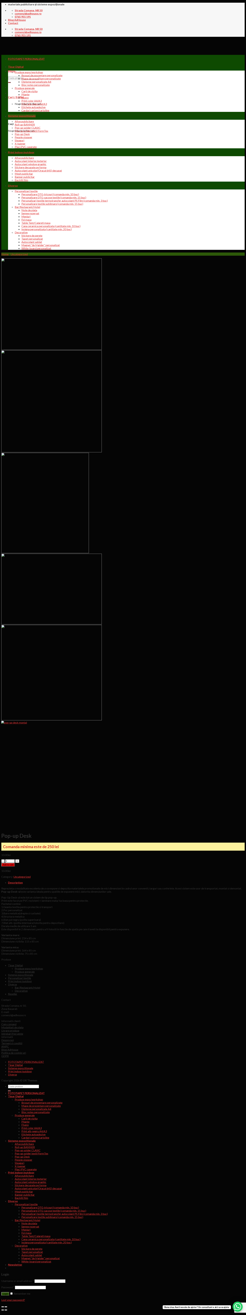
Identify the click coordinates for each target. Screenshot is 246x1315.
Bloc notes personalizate (35, 84)
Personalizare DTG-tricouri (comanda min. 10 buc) (50, 194)
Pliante (25, 94)
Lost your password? (13, 1299)
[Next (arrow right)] (6, 1309)
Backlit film (21, 180)
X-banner (20, 143)
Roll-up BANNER (25, 124)
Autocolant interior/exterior (31, 161)
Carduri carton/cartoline (35, 110)
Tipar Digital (16, 66)
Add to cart (8, 865)
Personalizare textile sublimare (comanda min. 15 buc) (52, 203)
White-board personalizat (36, 248)
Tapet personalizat (32, 238)
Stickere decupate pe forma (30, 167)
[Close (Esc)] (2, 1306)
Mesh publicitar (24, 173)
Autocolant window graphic (30, 164)
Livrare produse (10, 1030)
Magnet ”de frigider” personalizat (40, 245)
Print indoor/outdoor (21, 152)
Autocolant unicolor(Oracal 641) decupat (38, 170)
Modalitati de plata (12, 1027)
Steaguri (19, 140)
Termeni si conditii (11, 1043)
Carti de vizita (29, 91)
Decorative (21, 232)
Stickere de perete (31, 235)
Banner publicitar (25, 176)
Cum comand (8, 1024)
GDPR (5, 1055)
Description (15, 882)
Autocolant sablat (31, 241)
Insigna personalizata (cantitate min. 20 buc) (46, 229)
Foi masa (26, 219)
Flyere (25, 97)
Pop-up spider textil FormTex (31, 130)
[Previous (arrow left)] (2, 1309)
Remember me (21, 1293)
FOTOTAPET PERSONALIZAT (26, 1061)
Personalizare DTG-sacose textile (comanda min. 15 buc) (53, 197)
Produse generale (25, 88)
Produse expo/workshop (29, 72)
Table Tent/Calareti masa (35, 222)
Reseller (12, 993)
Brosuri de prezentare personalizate (41, 75)
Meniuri (25, 216)
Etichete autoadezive (33, 107)
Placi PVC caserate (26, 146)
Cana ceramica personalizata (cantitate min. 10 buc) (50, 226)
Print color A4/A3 (31, 100)
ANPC (5, 1046)
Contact (13, 23)
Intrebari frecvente (12, 1033)
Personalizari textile (26, 191)
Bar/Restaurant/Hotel (27, 207)
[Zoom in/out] (6, 1306)
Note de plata (29, 210)
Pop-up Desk (22, 134)
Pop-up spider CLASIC (27, 127)
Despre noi (7, 1040)
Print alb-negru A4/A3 (34, 104)
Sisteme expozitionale (22, 115)
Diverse (13, 185)
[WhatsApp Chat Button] (238, 1307)
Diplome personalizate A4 (36, 81)
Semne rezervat (30, 213)
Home (5, 254)
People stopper (23, 137)
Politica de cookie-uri (13, 1052)
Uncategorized (19, 254)
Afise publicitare (24, 121)
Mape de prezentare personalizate (41, 78)
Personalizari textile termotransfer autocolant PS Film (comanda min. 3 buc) (64, 200)
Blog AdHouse (17, 19)
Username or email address (17, 1280)
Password (7, 1287)
